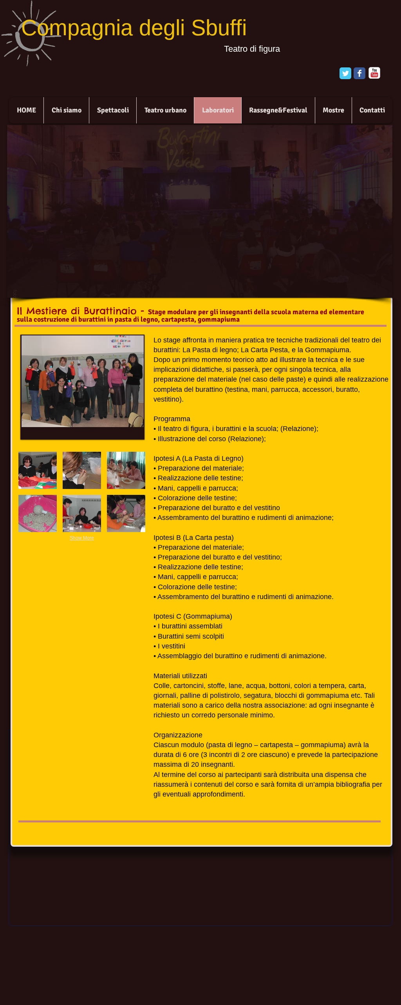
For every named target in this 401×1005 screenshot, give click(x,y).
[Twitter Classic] (345, 73)
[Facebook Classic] (359, 73)
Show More (82, 538)
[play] (373, 291)
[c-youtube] (374, 73)
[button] (37, 470)
